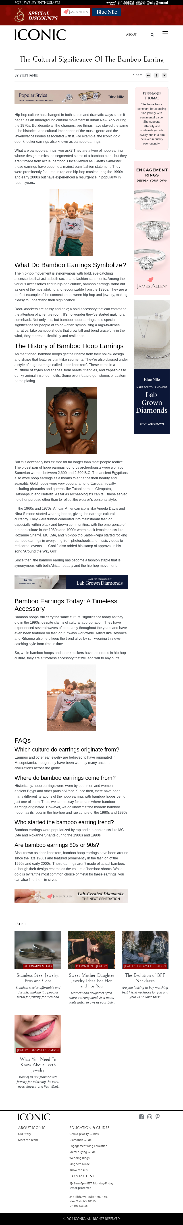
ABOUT (131, 35)
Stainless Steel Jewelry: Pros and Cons (38, 978)
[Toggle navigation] (165, 33)
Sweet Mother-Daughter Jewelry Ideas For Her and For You (91, 981)
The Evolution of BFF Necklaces (145, 978)
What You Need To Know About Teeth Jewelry (38, 1065)
